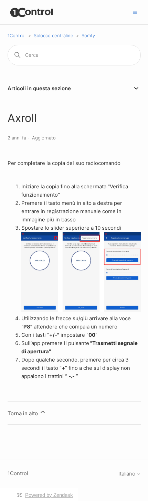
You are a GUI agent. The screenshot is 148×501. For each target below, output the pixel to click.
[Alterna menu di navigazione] (135, 12)
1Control (16, 35)
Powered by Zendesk (49, 495)
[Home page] (32, 12)
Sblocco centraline (53, 35)
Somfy (88, 35)
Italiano (127, 474)
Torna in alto (23, 413)
